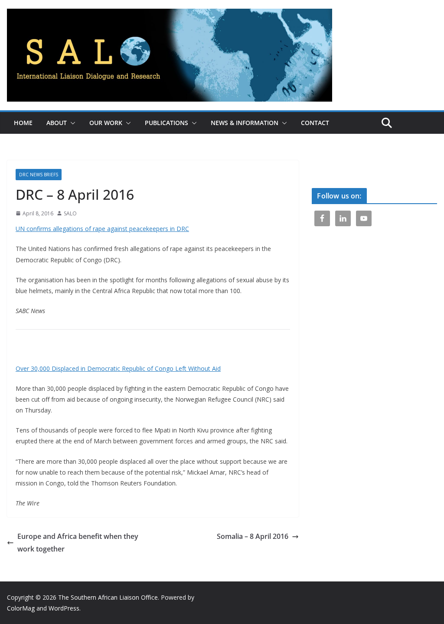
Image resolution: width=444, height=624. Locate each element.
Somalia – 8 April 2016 (252, 536)
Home (23, 123)
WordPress (64, 608)
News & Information (244, 123)
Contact (315, 123)
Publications (166, 123)
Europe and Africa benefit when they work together (77, 543)
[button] (71, 123)
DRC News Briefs (38, 175)
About (56, 123)
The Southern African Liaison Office (108, 597)
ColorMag (21, 608)
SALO (70, 213)
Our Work (105, 123)
